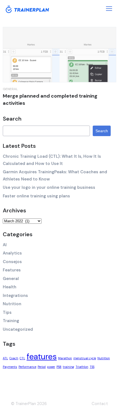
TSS (92, 367)
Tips (7, 312)
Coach (13, 358)
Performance (27, 367)
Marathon (65, 358)
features (42, 356)
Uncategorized (18, 329)
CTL (22, 358)
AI (5, 245)
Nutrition (12, 304)
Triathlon (82, 367)
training (68, 367)
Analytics (12, 253)
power (51, 367)
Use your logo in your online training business (49, 187)
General (10, 89)
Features (12, 270)
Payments (10, 367)
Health (9, 287)
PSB (58, 367)
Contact (100, 403)
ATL (5, 358)
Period (42, 367)
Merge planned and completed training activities (50, 99)
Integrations (15, 295)
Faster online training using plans (36, 196)
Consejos (12, 261)
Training (11, 321)
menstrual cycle (84, 358)
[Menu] (109, 9)
